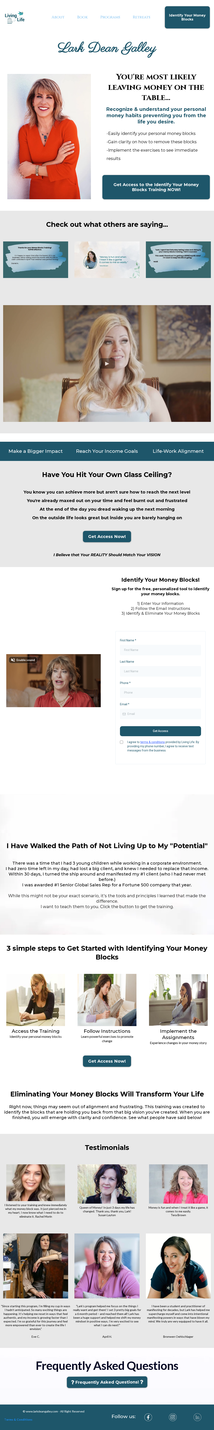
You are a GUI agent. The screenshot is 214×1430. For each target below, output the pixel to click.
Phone (125, 683)
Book (82, 17)
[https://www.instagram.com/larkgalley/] (173, 1417)
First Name (128, 640)
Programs (110, 17)
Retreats (141, 17)
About (58, 17)
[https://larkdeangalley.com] (14, 17)
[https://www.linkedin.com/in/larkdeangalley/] (197, 1417)
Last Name (127, 661)
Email (124, 704)
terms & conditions (152, 742)
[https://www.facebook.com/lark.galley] (148, 1417)
